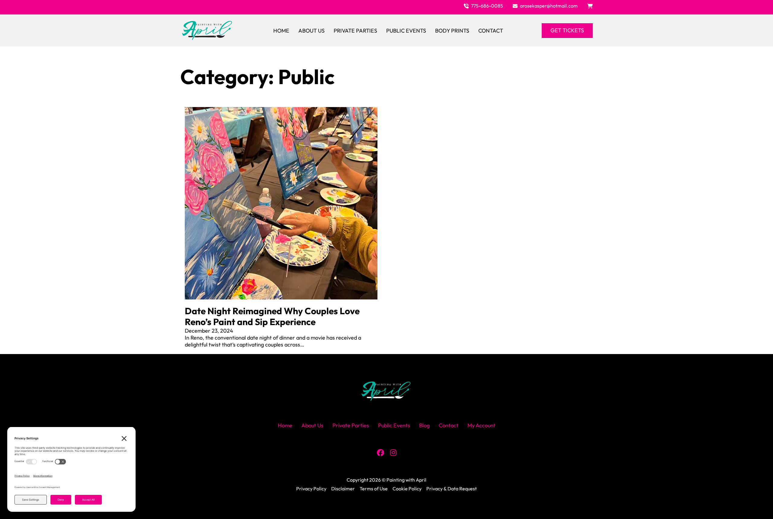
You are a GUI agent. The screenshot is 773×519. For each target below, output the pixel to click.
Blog (424, 425)
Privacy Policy (311, 489)
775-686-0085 (487, 6)
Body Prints (452, 30)
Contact (490, 30)
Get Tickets (567, 30)
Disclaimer (343, 489)
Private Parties (355, 30)
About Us (311, 30)
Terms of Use (374, 489)
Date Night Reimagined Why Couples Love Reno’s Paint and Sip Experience (272, 316)
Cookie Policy (407, 489)
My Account (481, 425)
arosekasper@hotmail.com (549, 6)
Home (281, 30)
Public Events (406, 30)
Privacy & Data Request (451, 489)
